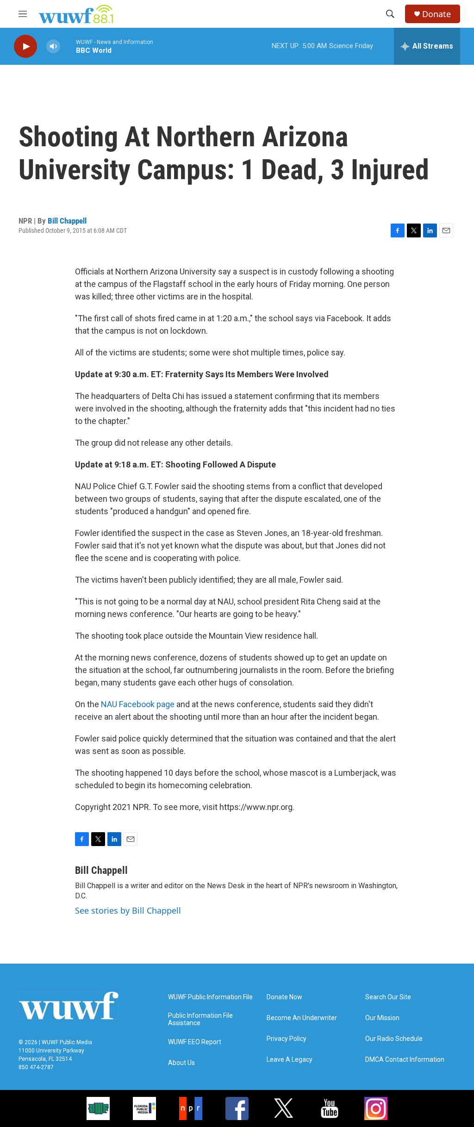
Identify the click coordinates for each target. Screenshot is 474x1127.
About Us (181, 1062)
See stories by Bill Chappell (128, 910)
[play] (25, 46)
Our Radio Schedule (394, 1038)
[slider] (68, 46)
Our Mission (382, 1018)
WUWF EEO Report (194, 1042)
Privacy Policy (286, 1038)
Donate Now (284, 997)
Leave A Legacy (289, 1059)
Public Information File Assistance (200, 1019)
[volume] (53, 46)
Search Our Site (388, 997)
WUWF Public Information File (210, 997)
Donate (436, 14)
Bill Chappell (67, 220)
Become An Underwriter (302, 1018)
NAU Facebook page (138, 704)
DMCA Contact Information (404, 1059)
